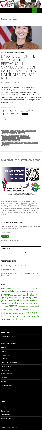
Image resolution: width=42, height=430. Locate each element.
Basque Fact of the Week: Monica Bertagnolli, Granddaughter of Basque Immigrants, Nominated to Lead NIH (18, 67)
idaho (32, 300)
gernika (26, 297)
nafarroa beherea (24, 138)
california (29, 291)
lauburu (31, 303)
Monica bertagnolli (9, 138)
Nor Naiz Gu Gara (31, 306)
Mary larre (24, 135)
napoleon (19, 306)
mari (34, 303)
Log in (3, 407)
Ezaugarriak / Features (8, 336)
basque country (15, 289)
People (21, 52)
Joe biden (22, 133)
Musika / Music (5, 359)
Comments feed (6, 414)
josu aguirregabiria (9, 303)
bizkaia (11, 291)
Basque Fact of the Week (10, 52)
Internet (4, 381)
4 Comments (17, 82)
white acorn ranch (31, 143)
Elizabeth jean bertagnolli (26, 130)
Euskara (32, 294)
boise (16, 291)
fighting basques (8, 297)
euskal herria (21, 295)
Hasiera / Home (5, 332)
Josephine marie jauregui (10, 135)
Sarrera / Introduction (8, 344)
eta (16, 295)
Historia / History (6, 370)
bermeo (33, 289)
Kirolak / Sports (6, 355)
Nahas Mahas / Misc (7, 389)
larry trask (25, 303)
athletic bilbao (6, 289)
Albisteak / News (6, 385)
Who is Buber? (11, 269)
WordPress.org (6, 418)
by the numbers (22, 291)
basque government (25, 288)
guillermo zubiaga (25, 300)
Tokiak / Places (5, 366)
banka (13, 130)
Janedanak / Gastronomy (9, 362)
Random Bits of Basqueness (24, 266)
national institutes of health (12, 143)
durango (12, 295)
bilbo (6, 291)
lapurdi (20, 303)
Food (17, 297)
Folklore (4, 351)
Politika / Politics (6, 374)
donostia (5, 294)
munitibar (5, 306)
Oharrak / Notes (6, 340)
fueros (21, 298)
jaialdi (36, 300)
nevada (24, 306)
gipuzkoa (33, 297)
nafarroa (13, 305)
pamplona (24, 309)
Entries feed (5, 411)
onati (20, 309)
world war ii (17, 319)
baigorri (5, 130)
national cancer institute (11, 140)
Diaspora (34, 291)
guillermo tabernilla (11, 300)
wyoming (6, 145)
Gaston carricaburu (9, 133)
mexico (37, 303)
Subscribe (5, 236)
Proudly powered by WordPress (9, 427)
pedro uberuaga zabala (19, 313)
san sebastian (26, 316)
